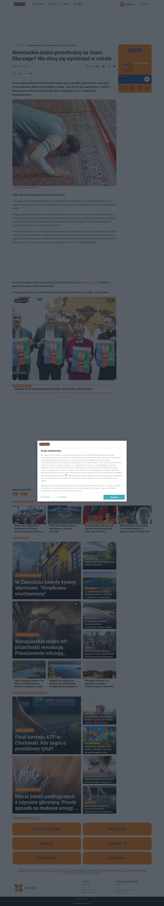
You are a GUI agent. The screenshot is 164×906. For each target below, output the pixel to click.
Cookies (54, 491)
